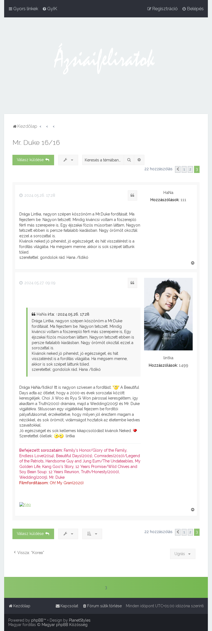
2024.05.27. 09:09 (39, 283)
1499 (183, 365)
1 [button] (184, 169)
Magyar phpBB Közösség (65, 624)
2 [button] (190, 169)
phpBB (37, 620)
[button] (178, 169)
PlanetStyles (80, 620)
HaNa (168, 192)
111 (183, 200)
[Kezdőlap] (106, 65)
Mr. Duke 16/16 (36, 142)
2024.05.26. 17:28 (39, 195)
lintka (168, 358)
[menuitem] (49, 8)
